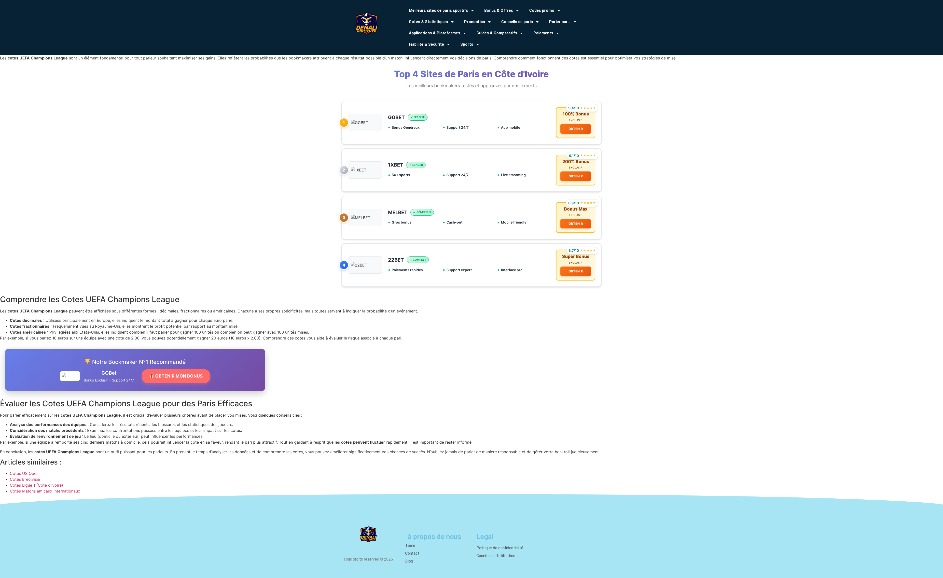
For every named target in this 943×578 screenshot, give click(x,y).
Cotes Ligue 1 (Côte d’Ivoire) (36, 485)
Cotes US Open (24, 473)
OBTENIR (576, 129)
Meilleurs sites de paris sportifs (438, 10)
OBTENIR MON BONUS (178, 376)
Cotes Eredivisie (25, 479)
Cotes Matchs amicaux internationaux (45, 491)
